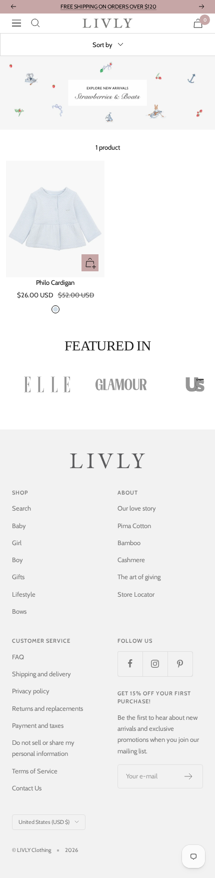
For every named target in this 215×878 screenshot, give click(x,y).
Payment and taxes (38, 725)
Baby (19, 526)
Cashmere (131, 560)
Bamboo (129, 543)
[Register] (188, 776)
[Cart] (198, 23)
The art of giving (139, 577)
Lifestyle (24, 594)
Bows (19, 611)
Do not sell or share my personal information (43, 747)
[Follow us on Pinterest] (180, 663)
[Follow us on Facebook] (130, 663)
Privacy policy (31, 691)
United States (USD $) (44, 821)
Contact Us (27, 788)
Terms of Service (35, 771)
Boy (17, 560)
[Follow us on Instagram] (155, 663)
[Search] (35, 23)
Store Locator (136, 594)
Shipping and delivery (41, 674)
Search (21, 508)
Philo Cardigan (55, 282)
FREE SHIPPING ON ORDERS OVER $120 (108, 6)
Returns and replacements (47, 708)
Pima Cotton (134, 526)
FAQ (18, 657)
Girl (17, 543)
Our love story (137, 508)
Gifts (18, 577)
